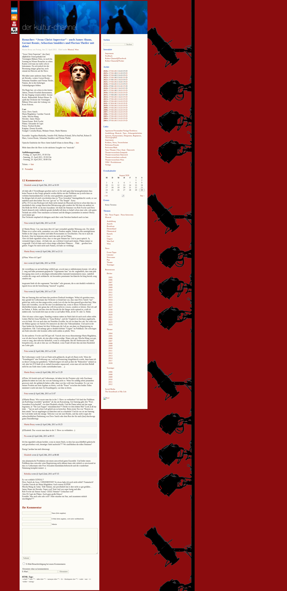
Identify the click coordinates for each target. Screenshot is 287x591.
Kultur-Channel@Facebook (115, 58)
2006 (105, 114)
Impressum (109, 53)
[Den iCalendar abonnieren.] (123, 196)
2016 (105, 93)
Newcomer (111, 257)
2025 (105, 73)
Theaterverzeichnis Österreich (116, 155)
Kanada (110, 234)
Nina (26, 223)
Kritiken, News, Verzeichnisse (116, 142)
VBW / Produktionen (113, 162)
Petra (26, 351)
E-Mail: (25, 571)
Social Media (110, 389)
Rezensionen (110, 270)
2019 (105, 86)
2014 (105, 97)
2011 (105, 103)
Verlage (108, 165)
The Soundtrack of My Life (115, 392)
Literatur (110, 255)
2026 (105, 71)
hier (77, 143)
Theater (110, 262)
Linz (108, 236)
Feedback (108, 56)
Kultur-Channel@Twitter (114, 61)
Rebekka (27, 474)
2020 (105, 84)
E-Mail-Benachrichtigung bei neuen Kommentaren (45, 564)
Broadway (111, 226)
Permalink (29, 169)
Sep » (142, 196)
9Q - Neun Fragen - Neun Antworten (119, 215)
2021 (105, 82)
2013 (105, 99)
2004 (105, 118)
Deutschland (111, 229)
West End (110, 241)
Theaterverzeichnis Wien (114, 160)
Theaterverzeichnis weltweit (115, 157)
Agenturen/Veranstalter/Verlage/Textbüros (121, 131)
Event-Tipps (111, 252)
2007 (105, 112)
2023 (105, 77)
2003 (105, 120)
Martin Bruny (29, 251)
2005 (105, 116)
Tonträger (110, 265)
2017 (105, 90)
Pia (25, 436)
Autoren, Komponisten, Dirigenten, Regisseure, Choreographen (123, 136)
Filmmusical (111, 231)
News (107, 248)
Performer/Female (112, 145)
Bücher (109, 273)
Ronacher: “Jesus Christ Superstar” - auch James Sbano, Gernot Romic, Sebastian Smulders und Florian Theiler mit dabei (58, 43)
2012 (105, 101)
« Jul (106, 196)
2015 (105, 95)
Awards (109, 224)
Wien (77, 50)
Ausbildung (111, 221)
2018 (105, 88)
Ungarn (110, 239)
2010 (105, 106)
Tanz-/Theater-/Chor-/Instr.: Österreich (120, 150)
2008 (105, 110)
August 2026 (124, 175)
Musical (71, 50)
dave (26, 263)
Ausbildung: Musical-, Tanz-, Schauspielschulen (123, 133)
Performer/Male (111, 147)
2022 (105, 80)
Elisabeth (27, 185)
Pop (108, 260)
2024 (105, 75)
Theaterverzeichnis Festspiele (116, 152)
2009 (105, 108)
